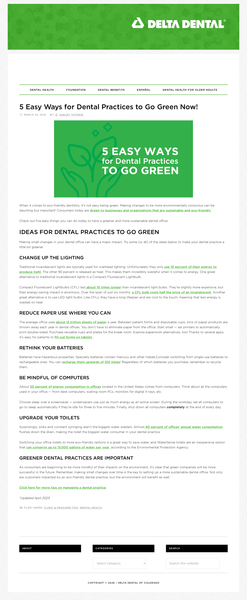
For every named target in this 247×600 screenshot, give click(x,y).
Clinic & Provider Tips (61, 507)
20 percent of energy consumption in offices (65, 387)
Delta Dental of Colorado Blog (123, 69)
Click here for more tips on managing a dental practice (62, 487)
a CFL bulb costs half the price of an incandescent (171, 292)
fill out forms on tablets (73, 337)
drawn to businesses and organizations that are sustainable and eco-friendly (150, 210)
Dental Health (91, 507)
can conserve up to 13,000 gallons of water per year (67, 447)
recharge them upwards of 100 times (91, 362)
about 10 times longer (103, 287)
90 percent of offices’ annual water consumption (184, 427)
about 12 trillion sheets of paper (81, 322)
